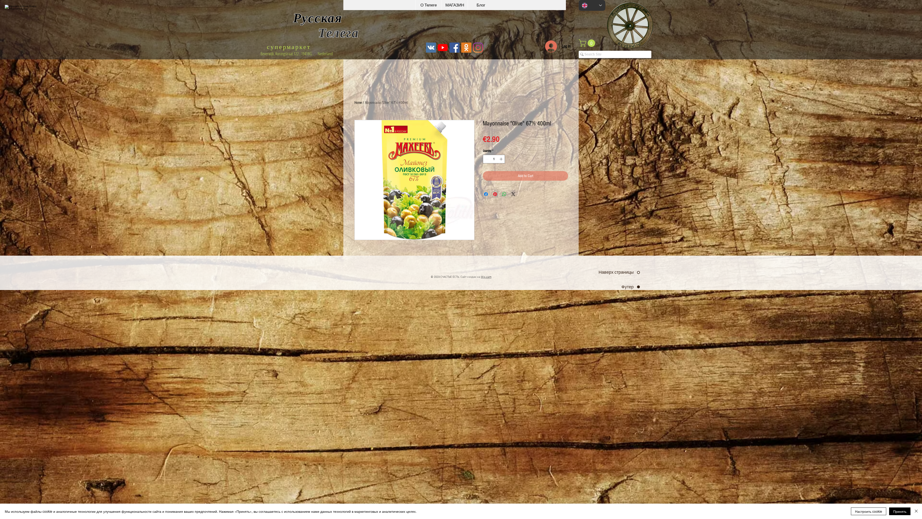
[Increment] (501, 159)
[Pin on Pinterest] (495, 194)
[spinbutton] (494, 159)
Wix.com (486, 277)
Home (358, 102)
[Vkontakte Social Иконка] (431, 48)
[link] (588, 43)
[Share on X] (513, 194)
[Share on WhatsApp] (504, 194)
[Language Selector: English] (592, 5)
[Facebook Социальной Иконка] (454, 48)
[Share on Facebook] (486, 194)
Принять (899, 511)
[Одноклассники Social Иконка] (466, 48)
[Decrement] (486, 159)
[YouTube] (443, 48)
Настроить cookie (868, 511)
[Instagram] (478, 48)
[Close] (916, 511)
